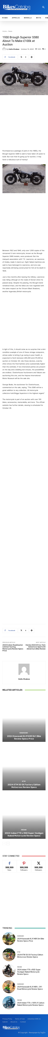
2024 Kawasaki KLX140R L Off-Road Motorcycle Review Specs (30, 988)
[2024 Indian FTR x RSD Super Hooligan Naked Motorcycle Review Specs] (24, 815)
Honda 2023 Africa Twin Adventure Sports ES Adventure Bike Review (36, 647)
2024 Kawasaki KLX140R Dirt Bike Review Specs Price (24, 737)
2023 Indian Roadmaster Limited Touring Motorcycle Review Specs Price (12, 648)
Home (4, 31)
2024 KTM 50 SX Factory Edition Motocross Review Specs (24, 785)
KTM (23, 781)
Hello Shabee (14, 49)
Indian (23, 830)
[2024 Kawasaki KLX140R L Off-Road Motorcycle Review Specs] (8, 986)
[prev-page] (4, 843)
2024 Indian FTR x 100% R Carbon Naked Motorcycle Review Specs (30, 1004)
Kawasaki (24, 733)
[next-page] (7, 843)
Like (9, 862)
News (10, 31)
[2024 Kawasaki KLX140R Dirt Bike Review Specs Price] (24, 718)
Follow (24, 862)
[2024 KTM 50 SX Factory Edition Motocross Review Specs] (24, 766)
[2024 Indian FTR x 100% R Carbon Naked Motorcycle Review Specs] (8, 1002)
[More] (31, 57)
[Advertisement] (24, 122)
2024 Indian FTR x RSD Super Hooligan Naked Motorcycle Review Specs (24, 834)
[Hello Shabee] (4, 49)
